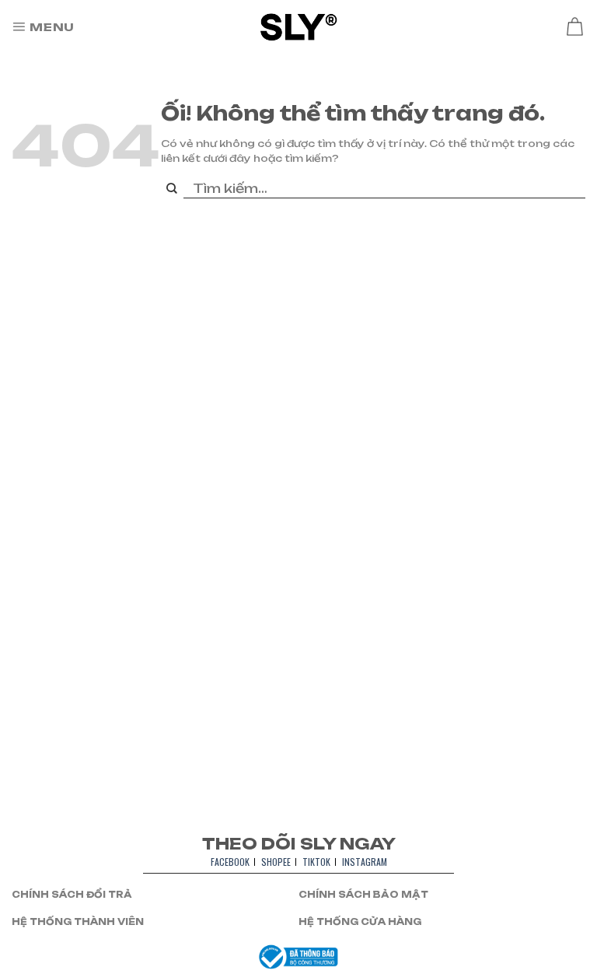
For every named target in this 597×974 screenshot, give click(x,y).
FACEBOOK (230, 861)
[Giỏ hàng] (574, 27)
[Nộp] (172, 189)
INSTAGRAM (364, 861)
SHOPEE (276, 861)
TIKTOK (316, 861)
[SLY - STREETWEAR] (299, 27)
